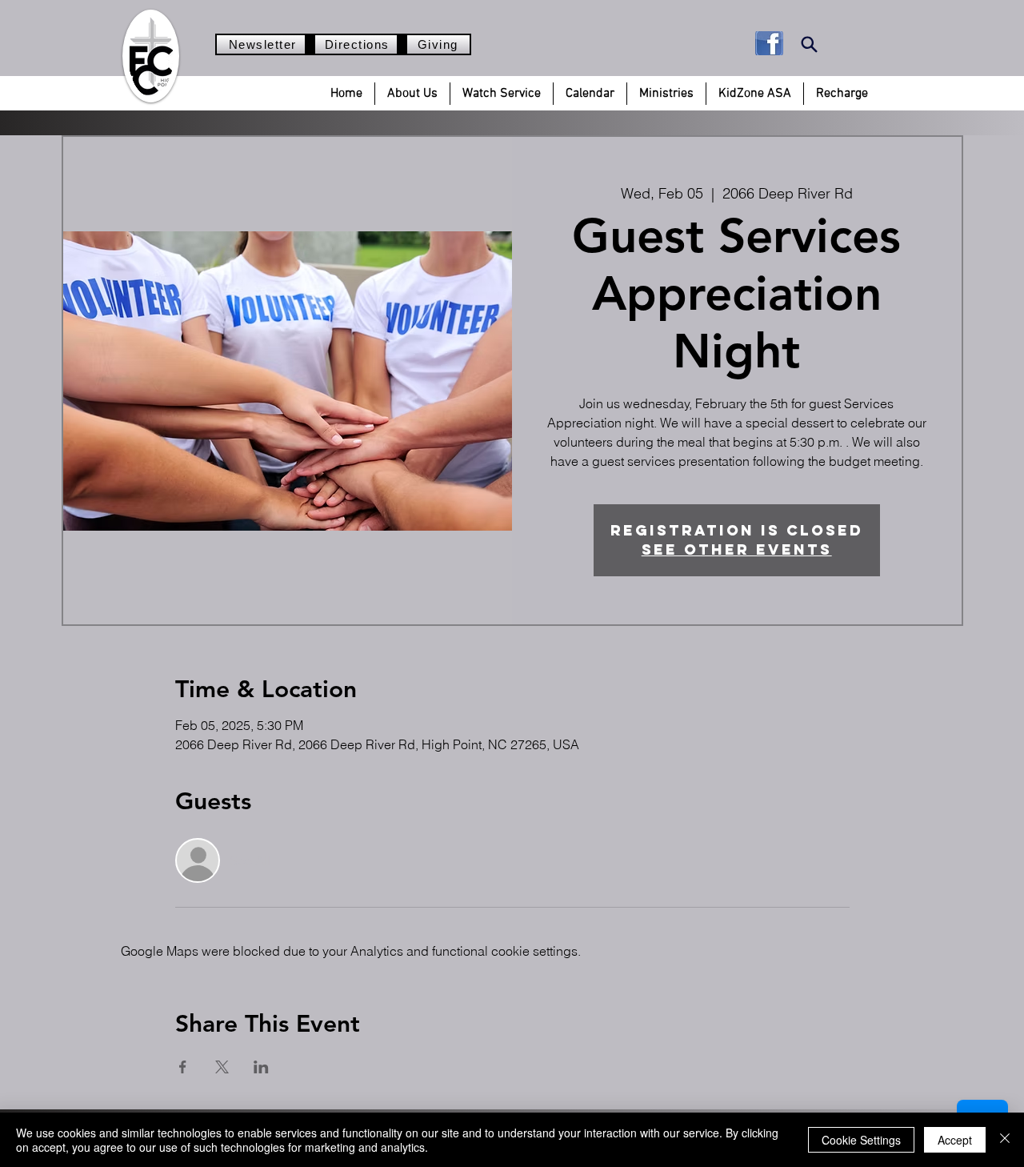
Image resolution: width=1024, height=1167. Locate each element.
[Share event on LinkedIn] (261, 1067)
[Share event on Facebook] (182, 1067)
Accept (955, 1140)
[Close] (1004, 1139)
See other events (737, 549)
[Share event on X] (222, 1067)
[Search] (809, 44)
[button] (412, 93)
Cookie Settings (861, 1140)
